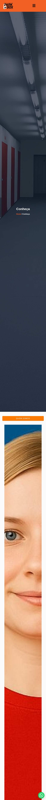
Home (18, 214)
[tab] (23, 418)
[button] (34, 6)
